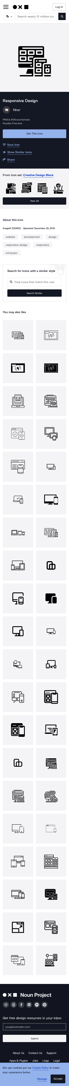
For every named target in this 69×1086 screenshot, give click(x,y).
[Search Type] (9, 16)
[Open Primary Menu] (5, 7)
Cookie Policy (40, 1067)
